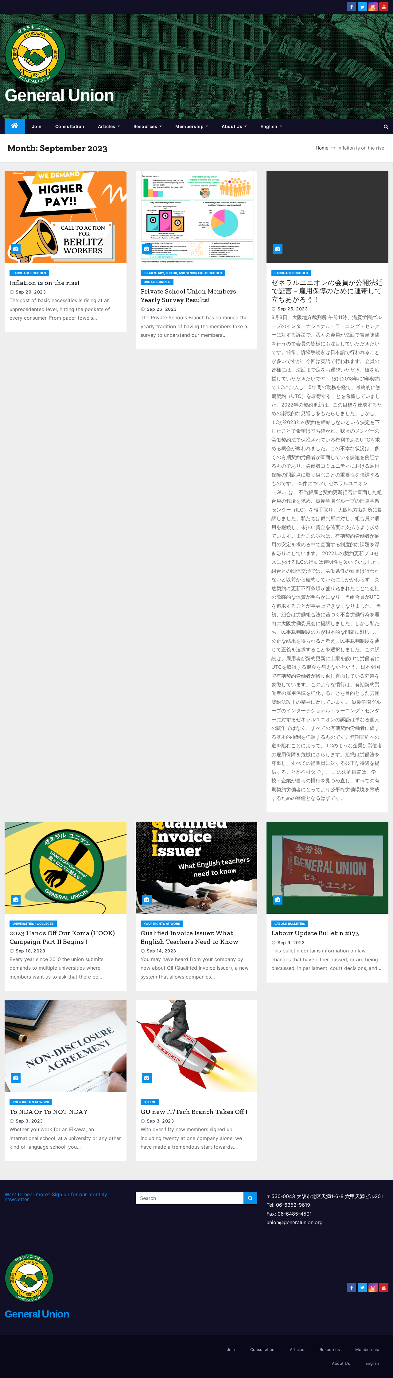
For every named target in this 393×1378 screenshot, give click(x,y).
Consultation (69, 126)
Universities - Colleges (33, 923)
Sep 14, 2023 (161, 950)
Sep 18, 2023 (30, 950)
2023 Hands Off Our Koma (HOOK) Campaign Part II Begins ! (62, 937)
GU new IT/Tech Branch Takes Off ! (194, 1111)
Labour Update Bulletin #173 (315, 933)
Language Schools (29, 273)
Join (37, 126)
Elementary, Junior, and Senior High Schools (183, 273)
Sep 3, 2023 (29, 1120)
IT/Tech (150, 1102)
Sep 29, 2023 (31, 291)
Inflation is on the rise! (44, 282)
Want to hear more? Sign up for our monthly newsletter (56, 1196)
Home (322, 148)
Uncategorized (157, 282)
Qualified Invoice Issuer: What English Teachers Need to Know (190, 937)
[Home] (15, 126)
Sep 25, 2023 (293, 308)
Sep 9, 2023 (291, 942)
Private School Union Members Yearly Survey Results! (188, 295)
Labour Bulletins (289, 923)
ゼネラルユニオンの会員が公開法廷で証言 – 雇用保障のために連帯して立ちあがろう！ (327, 291)
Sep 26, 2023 (162, 309)
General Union (59, 95)
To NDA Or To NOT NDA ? (48, 1111)
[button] (386, 126)
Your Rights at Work (162, 923)
